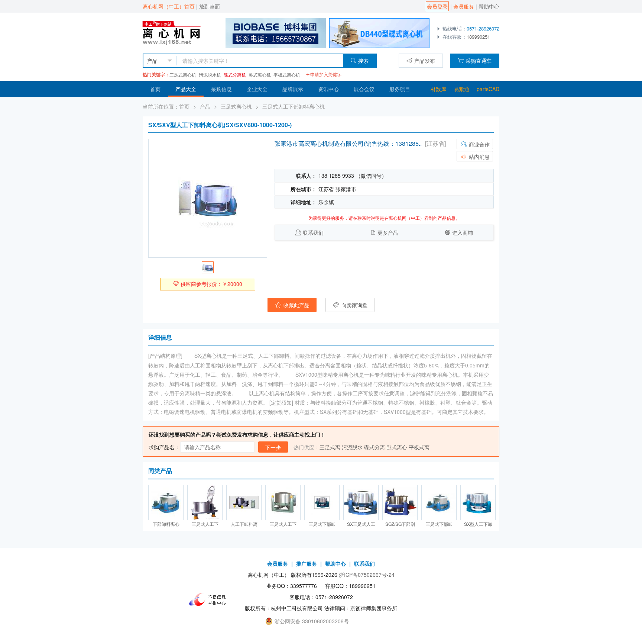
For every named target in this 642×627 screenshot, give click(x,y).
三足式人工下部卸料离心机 (293, 106)
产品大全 (185, 89)
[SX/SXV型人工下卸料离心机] (207, 198)
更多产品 (387, 232)
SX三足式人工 (361, 524)
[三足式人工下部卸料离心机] (283, 502)
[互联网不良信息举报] (209, 599)
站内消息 (478, 156)
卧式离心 (396, 447)
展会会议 (364, 89)
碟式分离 (374, 447)
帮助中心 (489, 6)
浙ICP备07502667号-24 (367, 574)
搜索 (363, 60)
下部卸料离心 (166, 524)
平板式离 (419, 447)
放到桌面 (209, 6)
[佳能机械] (379, 32)
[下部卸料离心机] (166, 502)
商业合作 (478, 144)
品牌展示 (292, 89)
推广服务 (306, 563)
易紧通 (461, 89)
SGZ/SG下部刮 (400, 524)
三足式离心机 (182, 74)
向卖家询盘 (353, 305)
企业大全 (257, 89)
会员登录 (437, 6)
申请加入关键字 (325, 74)
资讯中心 (328, 89)
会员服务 (463, 6)
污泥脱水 (352, 447)
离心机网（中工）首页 (169, 6)
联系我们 (313, 232)
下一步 (273, 447)
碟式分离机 (235, 74)
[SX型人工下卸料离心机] (478, 502)
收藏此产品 (295, 305)
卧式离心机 (260, 74)
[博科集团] (276, 32)
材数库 (438, 89)
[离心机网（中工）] (178, 32)
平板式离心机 (286, 74)
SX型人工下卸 (478, 524)
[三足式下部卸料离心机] (322, 502)
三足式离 (330, 447)
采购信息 (221, 89)
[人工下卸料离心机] (244, 502)
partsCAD (488, 89)
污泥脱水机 (210, 74)
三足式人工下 (205, 524)
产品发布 (424, 60)
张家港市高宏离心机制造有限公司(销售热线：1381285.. (348, 143)
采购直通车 (479, 60)
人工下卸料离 (244, 524)
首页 (155, 89)
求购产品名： (164, 447)
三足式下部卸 (322, 524)
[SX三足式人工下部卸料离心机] (361, 502)
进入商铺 (462, 232)
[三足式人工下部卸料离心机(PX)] (205, 502)
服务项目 (399, 89)
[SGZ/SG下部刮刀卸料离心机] (400, 502)
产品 (205, 106)
